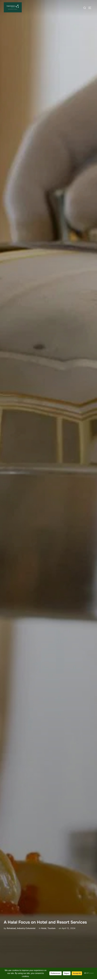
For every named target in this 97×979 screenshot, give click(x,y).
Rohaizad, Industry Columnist (21, 928)
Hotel (43, 928)
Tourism (51, 928)
